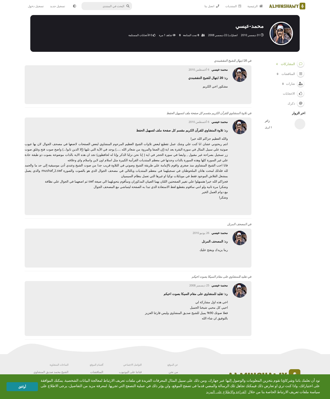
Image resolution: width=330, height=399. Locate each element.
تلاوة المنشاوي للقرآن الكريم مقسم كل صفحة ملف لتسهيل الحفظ (207, 113)
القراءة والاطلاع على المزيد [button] (226, 392)
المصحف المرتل (237, 224)
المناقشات (96, 372)
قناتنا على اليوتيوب (130, 372)
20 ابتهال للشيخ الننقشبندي (230, 61)
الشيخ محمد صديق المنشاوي (50, 372)
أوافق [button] (22, 386)
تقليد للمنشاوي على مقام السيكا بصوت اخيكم (219, 277)
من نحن (173, 372)
